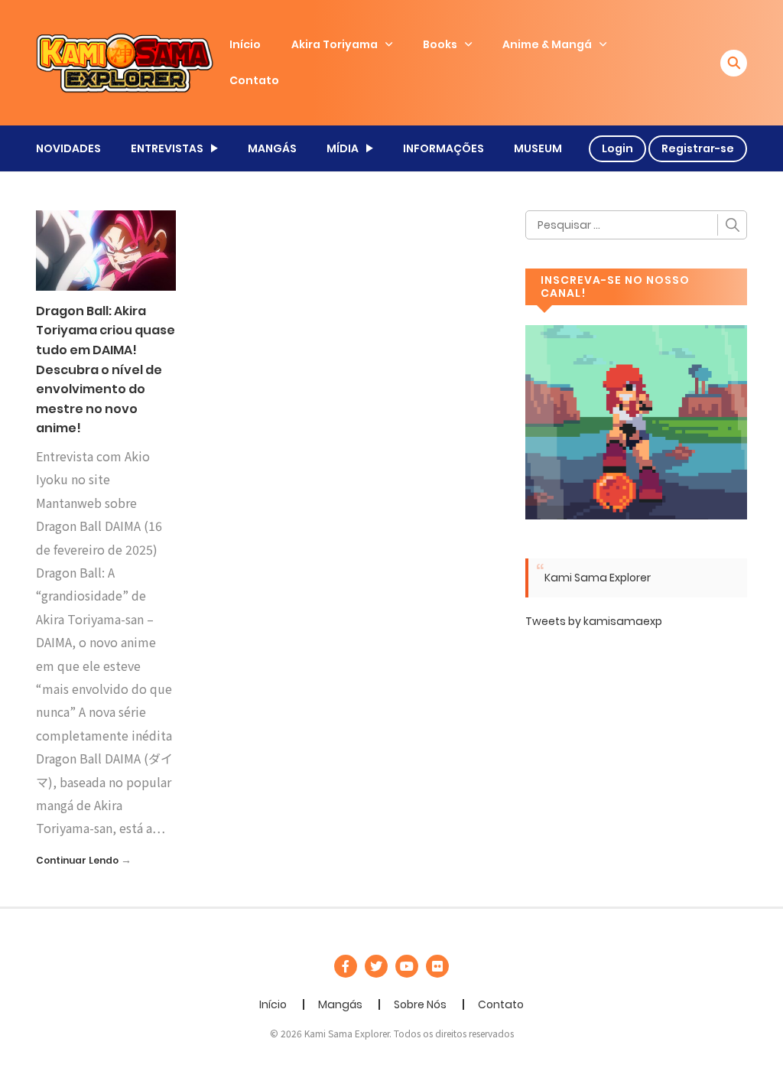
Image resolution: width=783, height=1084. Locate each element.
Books (440, 44)
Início (245, 44)
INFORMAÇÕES (443, 148)
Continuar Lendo (77, 860)
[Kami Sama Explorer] (124, 62)
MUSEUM (538, 148)
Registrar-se (697, 148)
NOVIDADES (68, 148)
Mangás (340, 1004)
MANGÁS (272, 148)
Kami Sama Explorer (597, 577)
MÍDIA (343, 148)
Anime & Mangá (547, 44)
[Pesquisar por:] (636, 224)
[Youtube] (406, 966)
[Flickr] (437, 966)
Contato (254, 80)
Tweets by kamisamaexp (593, 621)
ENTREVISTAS (167, 148)
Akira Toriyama (334, 44)
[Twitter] (376, 966)
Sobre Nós (420, 1004)
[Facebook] (345, 966)
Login (617, 148)
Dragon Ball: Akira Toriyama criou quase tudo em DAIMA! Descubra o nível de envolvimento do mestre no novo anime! (105, 370)
